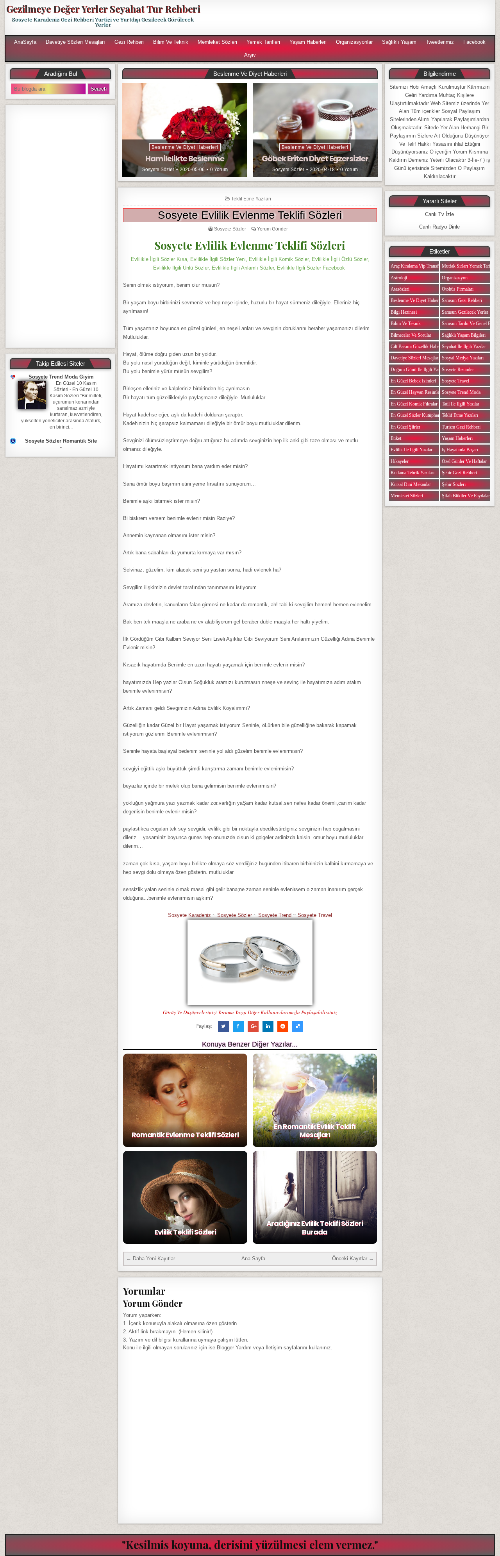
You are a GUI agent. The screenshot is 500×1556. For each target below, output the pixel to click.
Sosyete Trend (274, 915)
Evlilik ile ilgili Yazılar (411, 449)
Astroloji (399, 277)
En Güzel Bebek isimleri (413, 381)
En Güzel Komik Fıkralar (414, 404)
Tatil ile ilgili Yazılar (460, 404)
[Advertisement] (350, 17)
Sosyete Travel (315, 915)
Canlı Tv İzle (439, 214)
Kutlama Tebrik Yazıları (412, 472)
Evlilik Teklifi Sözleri (185, 1232)
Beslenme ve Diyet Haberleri (185, 147)
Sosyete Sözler (158, 169)
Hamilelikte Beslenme (184, 158)
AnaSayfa (25, 42)
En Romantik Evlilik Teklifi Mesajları (314, 1131)
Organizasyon (455, 277)
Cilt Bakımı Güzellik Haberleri (419, 346)
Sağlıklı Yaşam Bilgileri (464, 335)
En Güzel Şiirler (405, 427)
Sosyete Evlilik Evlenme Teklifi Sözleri (250, 215)
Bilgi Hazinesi (404, 312)
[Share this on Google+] (253, 1026)
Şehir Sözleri (454, 484)
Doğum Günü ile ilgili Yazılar (418, 369)
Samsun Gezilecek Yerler (465, 312)
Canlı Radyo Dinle (439, 227)
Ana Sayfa (253, 1258)
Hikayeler (400, 461)
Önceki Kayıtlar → (353, 1258)
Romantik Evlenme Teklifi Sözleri (185, 1135)
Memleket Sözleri (217, 42)
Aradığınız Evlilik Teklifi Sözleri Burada (314, 1227)
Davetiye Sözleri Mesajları (75, 42)
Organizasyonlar (354, 42)
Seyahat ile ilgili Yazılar (464, 346)
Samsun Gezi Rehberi (462, 300)
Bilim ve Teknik (170, 42)
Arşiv (250, 55)
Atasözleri (400, 289)
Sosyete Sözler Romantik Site (61, 441)
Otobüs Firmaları (457, 289)
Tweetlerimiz (440, 42)
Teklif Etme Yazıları (251, 199)
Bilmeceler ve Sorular (411, 335)
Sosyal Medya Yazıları (463, 358)
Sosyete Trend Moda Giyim (61, 377)
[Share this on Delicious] (297, 1026)
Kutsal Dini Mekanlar (411, 484)
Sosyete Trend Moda (461, 392)
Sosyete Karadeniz (189, 915)
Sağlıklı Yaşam (399, 42)
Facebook (474, 42)
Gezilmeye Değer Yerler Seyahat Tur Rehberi (103, 8)
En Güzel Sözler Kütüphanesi (418, 415)
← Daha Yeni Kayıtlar (150, 1258)
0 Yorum (219, 169)
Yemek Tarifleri (263, 42)
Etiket (396, 438)
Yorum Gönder (272, 229)
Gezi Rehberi (129, 42)
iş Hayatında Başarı (460, 449)
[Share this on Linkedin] (267, 1026)
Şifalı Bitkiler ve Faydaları (466, 495)
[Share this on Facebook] (238, 1026)
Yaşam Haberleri (308, 42)
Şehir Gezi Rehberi (459, 472)
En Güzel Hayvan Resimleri (416, 392)
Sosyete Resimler (458, 369)
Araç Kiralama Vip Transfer (416, 266)
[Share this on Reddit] (282, 1026)
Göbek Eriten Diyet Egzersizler (315, 158)
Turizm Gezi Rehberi (461, 427)
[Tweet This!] (223, 1026)
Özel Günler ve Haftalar (464, 461)
